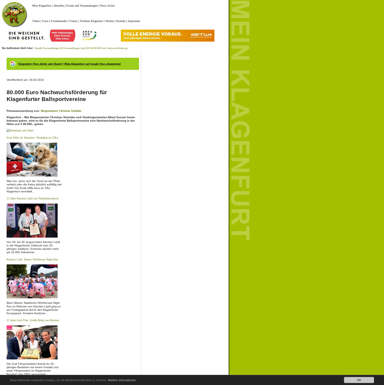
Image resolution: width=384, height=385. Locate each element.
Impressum (134, 21)
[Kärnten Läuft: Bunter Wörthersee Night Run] (32, 281)
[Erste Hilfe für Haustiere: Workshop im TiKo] (32, 159)
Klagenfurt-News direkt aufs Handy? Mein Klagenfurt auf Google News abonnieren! (69, 63)
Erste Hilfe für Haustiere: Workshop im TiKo (32, 137)
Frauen (73, 21)
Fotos (45, 21)
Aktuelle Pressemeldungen (46, 48)
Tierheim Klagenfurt (91, 21)
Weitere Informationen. (122, 380)
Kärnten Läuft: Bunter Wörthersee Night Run (32, 259)
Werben (109, 21)
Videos (36, 21)
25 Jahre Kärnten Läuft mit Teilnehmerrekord (32, 198)
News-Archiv (107, 5)
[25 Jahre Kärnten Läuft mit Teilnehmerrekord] (32, 220)
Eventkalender (59, 21)
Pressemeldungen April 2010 (77, 48)
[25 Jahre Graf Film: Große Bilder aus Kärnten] (32, 342)
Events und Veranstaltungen (82, 5)
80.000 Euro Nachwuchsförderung (110, 48)
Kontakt (120, 21)
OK (359, 380)
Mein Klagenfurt (41, 5)
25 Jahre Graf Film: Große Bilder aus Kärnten (33, 320)
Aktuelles (58, 5)
